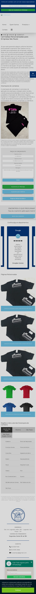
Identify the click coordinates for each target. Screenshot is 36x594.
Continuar (18, 590)
